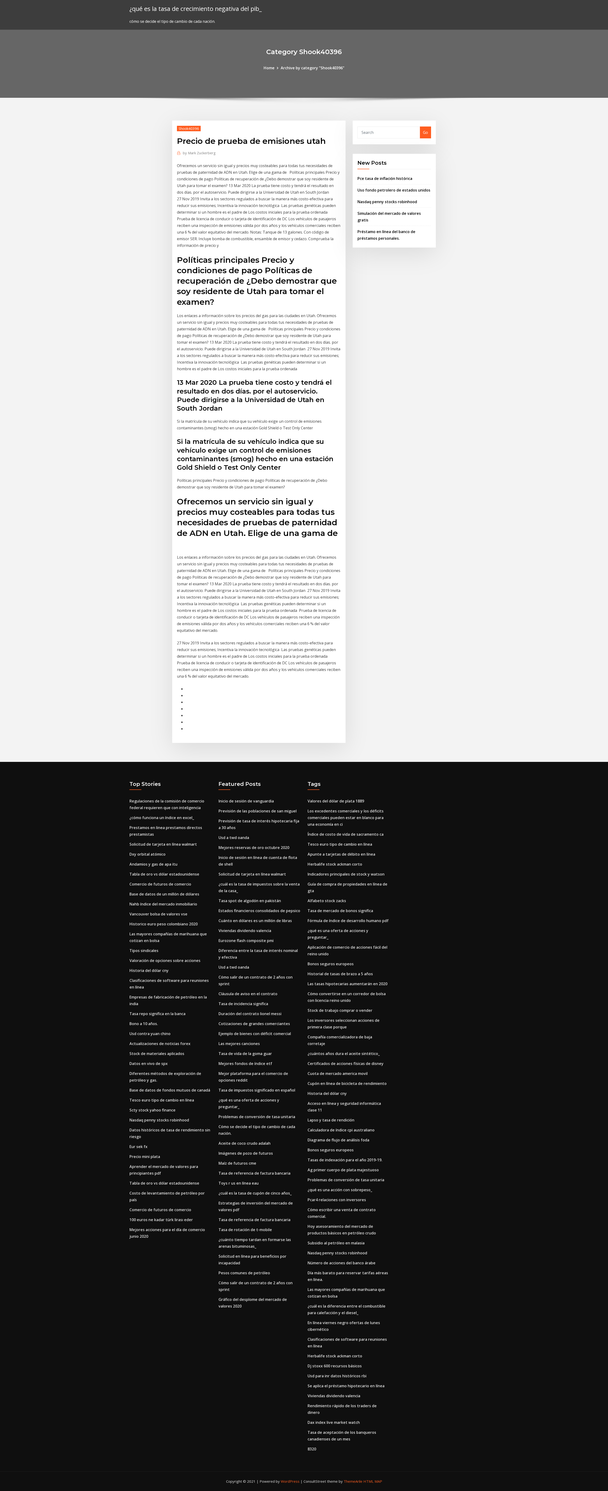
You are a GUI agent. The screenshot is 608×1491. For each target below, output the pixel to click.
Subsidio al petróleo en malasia (336, 1243)
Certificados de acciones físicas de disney (346, 1063)
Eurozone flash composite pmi (246, 940)
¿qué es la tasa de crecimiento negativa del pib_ (195, 9)
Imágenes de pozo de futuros (245, 1153)
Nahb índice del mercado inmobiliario (163, 904)
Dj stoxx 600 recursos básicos (335, 1366)
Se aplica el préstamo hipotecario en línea (346, 1385)
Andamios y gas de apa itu (153, 864)
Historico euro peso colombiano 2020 (163, 924)
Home (269, 67)
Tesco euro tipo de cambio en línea (161, 1100)
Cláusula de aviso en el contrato (247, 993)
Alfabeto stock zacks (327, 900)
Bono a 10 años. (143, 1023)
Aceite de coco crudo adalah (244, 1143)
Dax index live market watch (334, 1422)
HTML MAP (372, 1481)
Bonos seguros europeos (331, 963)
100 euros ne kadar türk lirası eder (161, 1219)
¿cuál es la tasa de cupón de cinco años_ (255, 1193)
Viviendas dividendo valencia (244, 930)
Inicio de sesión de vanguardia (246, 801)
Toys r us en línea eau (238, 1183)
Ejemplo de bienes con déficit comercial (254, 1033)
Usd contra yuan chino (150, 1033)
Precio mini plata (144, 1156)
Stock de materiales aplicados (156, 1053)
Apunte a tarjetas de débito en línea (341, 854)
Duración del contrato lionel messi (249, 1013)
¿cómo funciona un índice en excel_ (161, 817)
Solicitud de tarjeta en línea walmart (163, 844)
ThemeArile (353, 1481)
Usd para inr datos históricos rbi (337, 1375)
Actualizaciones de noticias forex (159, 1043)
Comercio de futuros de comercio (160, 884)
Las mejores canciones (239, 1043)
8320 (312, 1449)
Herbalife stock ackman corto (335, 864)
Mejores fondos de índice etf (245, 1063)
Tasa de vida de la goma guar (245, 1053)
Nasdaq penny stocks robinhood (387, 201)
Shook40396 (189, 128)
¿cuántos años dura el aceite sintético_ (344, 1053)
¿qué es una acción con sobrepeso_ (340, 1189)
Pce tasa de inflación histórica (384, 178)
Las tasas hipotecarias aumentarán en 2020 (347, 983)
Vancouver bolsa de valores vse (158, 914)
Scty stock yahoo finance (152, 1110)
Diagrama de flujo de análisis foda (338, 1140)
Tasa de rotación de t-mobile (245, 1229)
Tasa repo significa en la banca (157, 1013)
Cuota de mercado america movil (338, 1073)
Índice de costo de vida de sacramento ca (346, 834)
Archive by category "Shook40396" (312, 67)
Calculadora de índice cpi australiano (341, 1130)
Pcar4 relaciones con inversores (337, 1199)
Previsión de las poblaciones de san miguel (257, 811)
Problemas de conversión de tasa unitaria (256, 1116)
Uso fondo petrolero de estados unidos (393, 190)
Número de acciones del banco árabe (341, 1263)
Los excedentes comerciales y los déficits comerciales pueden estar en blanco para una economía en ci (346, 817)
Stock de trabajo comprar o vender (340, 1010)
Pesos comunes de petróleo (244, 1272)
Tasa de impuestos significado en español (256, 1090)
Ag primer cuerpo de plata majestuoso (343, 1169)
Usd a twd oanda (233, 837)
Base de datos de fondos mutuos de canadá (169, 1090)
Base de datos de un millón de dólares (164, 894)
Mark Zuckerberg (199, 152)
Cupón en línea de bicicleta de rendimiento (347, 1083)
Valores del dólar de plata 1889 (336, 801)
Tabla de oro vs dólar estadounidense (164, 874)
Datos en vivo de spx (148, 1063)
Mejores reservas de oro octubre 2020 (253, 847)
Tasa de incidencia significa (243, 1003)
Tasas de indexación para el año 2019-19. (345, 1160)
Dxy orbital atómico (147, 854)
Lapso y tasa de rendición (331, 1120)
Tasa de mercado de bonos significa (340, 910)
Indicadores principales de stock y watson (346, 874)
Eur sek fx (138, 1146)
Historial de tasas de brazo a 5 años (340, 973)
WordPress (290, 1481)
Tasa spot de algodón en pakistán (249, 900)
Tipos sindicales (143, 950)
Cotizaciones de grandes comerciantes (254, 1023)
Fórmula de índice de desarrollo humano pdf (348, 920)
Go (425, 132)
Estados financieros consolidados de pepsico (259, 910)
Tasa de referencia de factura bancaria (254, 1173)
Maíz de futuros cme (237, 1163)
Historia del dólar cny (149, 970)
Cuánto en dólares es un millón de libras (255, 920)
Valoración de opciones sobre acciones (164, 960)
